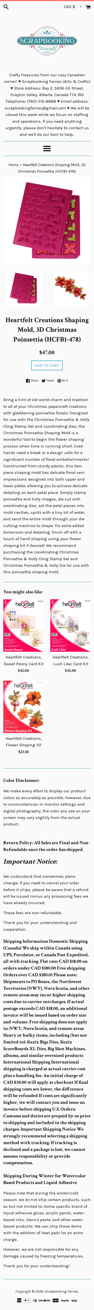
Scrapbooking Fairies (61, 1291)
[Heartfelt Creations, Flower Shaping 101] (23, 707)
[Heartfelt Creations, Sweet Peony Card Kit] (23, 625)
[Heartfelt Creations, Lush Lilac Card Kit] (70, 625)
